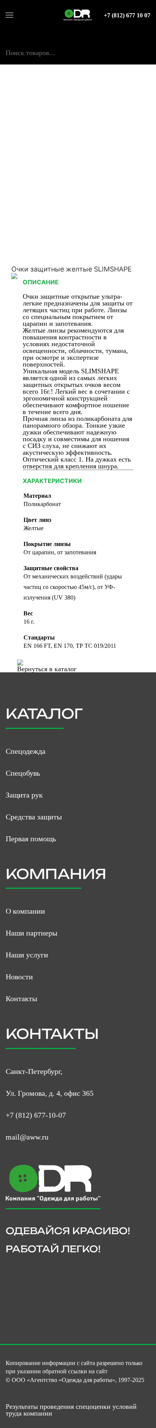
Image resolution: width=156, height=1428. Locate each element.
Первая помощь (31, 838)
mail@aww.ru (27, 1137)
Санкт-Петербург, (34, 1071)
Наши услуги (27, 955)
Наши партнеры (31, 933)
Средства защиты (34, 817)
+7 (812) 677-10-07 (36, 1115)
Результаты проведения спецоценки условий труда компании (71, 1410)
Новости (19, 976)
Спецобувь (23, 773)
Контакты (21, 998)
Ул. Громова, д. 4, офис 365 (50, 1093)
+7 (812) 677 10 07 (127, 15)
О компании (25, 911)
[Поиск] (9, 60)
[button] (9, 15)
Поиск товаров (27, 45)
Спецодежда (25, 751)
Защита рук (24, 795)
